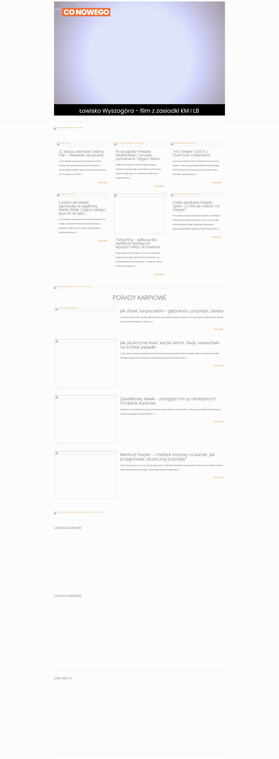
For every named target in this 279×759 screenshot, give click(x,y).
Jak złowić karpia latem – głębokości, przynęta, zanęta (171, 311)
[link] (68, 128)
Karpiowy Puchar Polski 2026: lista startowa (161, 613)
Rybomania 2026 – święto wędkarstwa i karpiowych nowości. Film (73, 730)
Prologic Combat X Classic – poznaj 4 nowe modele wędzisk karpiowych (116, 697)
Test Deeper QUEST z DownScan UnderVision (191, 153)
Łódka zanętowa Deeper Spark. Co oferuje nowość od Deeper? (196, 206)
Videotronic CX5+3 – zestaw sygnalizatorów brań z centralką (202, 697)
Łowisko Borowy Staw (198, 543)
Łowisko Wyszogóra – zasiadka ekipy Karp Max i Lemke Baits (73, 547)
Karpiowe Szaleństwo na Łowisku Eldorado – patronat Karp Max (75, 647)
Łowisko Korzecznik (154, 543)
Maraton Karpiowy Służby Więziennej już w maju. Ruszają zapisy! (201, 615)
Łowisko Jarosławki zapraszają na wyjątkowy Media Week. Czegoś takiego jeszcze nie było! (82, 208)
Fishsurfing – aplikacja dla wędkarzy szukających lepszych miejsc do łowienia (138, 243)
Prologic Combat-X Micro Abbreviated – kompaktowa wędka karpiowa (159, 697)
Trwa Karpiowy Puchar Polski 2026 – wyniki (117, 613)
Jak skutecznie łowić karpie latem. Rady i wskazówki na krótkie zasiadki (169, 345)
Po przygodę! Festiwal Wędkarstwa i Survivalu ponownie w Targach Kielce (138, 155)
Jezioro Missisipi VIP (111, 569)
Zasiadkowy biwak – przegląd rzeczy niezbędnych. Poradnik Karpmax (168, 401)
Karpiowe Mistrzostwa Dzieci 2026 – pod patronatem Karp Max (75, 615)
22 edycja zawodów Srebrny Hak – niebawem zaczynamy (81, 153)
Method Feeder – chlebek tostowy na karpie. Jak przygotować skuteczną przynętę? (167, 456)
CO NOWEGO (86, 12)
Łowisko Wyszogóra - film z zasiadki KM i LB (139, 111)
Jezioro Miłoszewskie (112, 543)
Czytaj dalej (102, 182)
